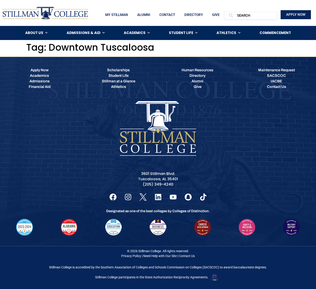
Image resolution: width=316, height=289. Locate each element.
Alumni (143, 15)
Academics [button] (135, 32)
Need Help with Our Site (160, 256)
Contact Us (187, 256)
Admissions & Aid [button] (83, 32)
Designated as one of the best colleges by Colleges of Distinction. (158, 211)
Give (216, 15)
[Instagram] (128, 197)
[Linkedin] (158, 197)
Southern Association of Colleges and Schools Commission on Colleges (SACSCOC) (160, 267)
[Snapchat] (188, 197)
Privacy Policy (131, 256)
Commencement (275, 32)
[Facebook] (113, 197)
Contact (167, 15)
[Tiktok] (203, 197)
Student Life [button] (181, 32)
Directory (193, 15)
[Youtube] (173, 197)
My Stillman (116, 15)
